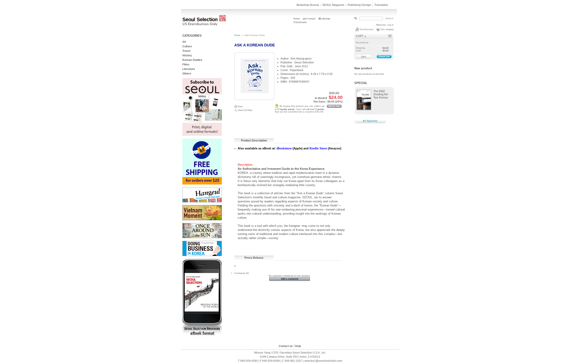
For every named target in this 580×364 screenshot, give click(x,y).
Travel (186, 51)
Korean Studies (192, 60)
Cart (359, 36)
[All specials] (371, 123)
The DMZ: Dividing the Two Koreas (380, 94)
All (184, 41)
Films (185, 64)
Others (186, 73)
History (187, 55)
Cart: (382, 29)
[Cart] (362, 57)
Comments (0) (241, 273)
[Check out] (384, 57)
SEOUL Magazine (333, 5)
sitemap (325, 18)
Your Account (366, 29)
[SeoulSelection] (205, 25)
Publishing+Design (359, 5)
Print (240, 106)
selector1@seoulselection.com (323, 360)
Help (298, 346)
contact (311, 18)
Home (296, 18)
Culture (187, 46)
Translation (381, 5)
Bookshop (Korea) (308, 5)
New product (363, 68)
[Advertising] (202, 135)
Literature (188, 69)
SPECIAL (360, 83)
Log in (390, 25)
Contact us (286, 346)
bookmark (301, 22)
